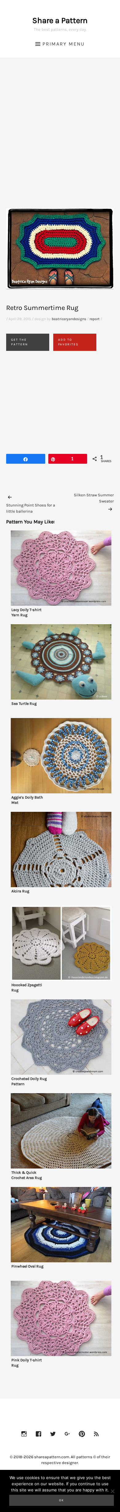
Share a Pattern (60, 20)
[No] (112, 1491)
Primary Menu (63, 44)
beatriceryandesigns (69, 319)
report (95, 319)
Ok (61, 1500)
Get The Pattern (19, 342)
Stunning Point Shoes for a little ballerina (30, 508)
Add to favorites (68, 342)
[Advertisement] (60, 140)
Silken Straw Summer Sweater (94, 498)
